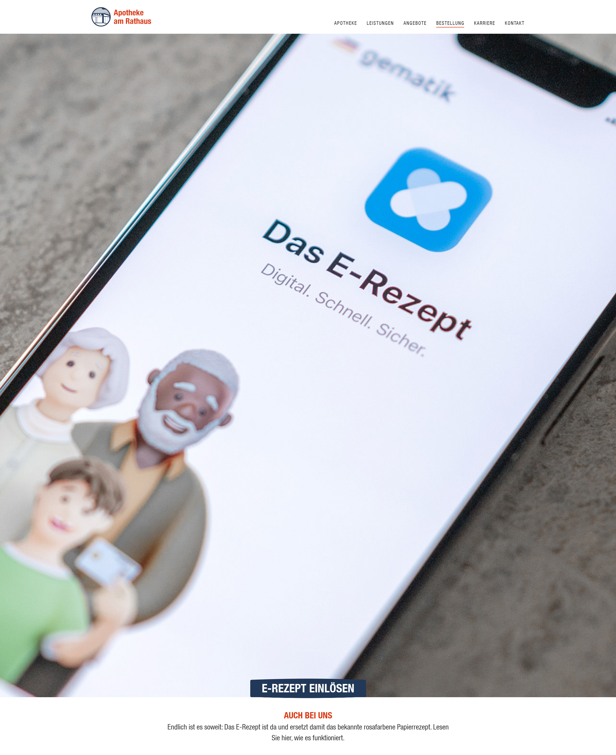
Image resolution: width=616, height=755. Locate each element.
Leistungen (380, 23)
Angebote (415, 23)
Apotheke (345, 23)
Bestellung (450, 23)
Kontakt (515, 23)
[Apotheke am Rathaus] (121, 16)
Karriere (484, 23)
